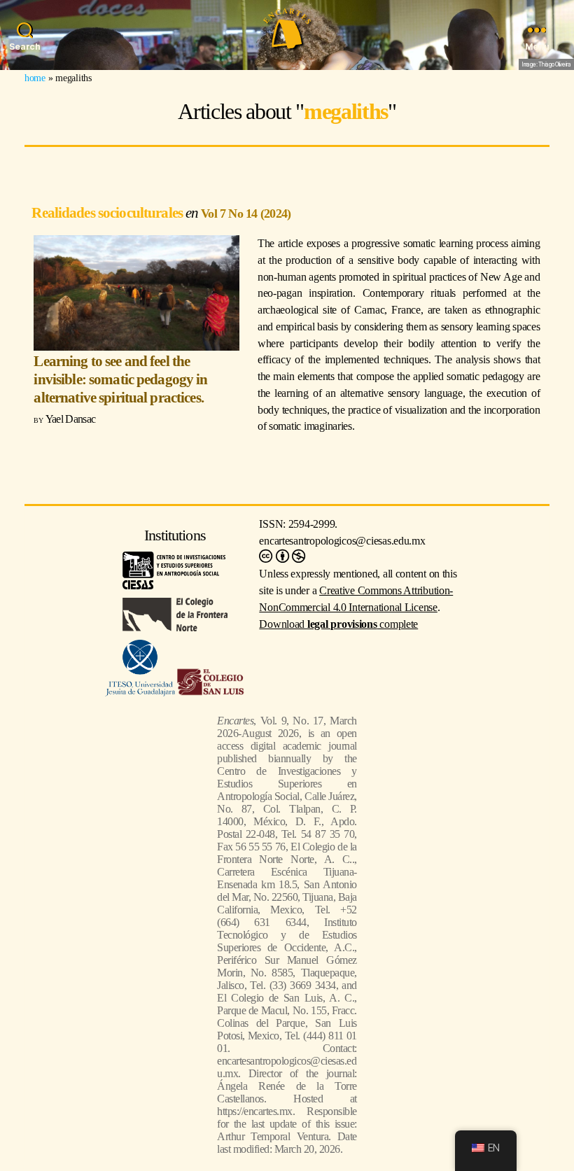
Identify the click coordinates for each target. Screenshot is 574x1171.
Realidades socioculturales (108, 212)
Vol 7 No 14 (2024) (245, 213)
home (35, 77)
